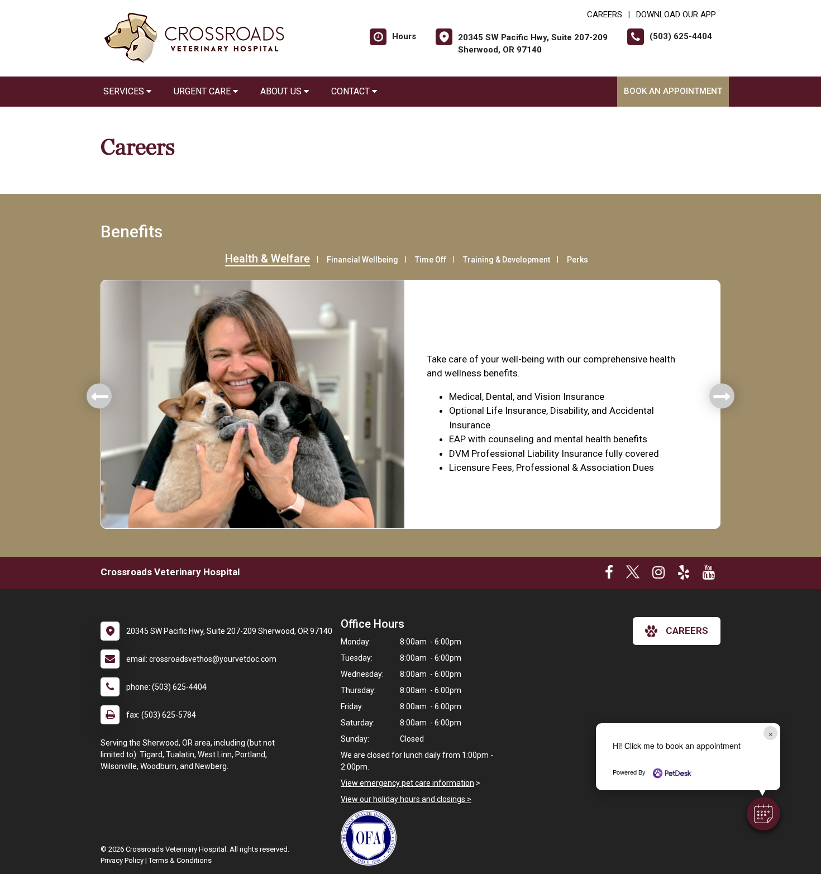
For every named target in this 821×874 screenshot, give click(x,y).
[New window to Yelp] (683, 574)
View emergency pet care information (407, 783)
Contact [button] (351, 91)
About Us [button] (282, 91)
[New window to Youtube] (708, 574)
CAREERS (604, 14)
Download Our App (676, 14)
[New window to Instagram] (658, 574)
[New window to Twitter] (632, 574)
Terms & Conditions (180, 860)
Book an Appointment (673, 91)
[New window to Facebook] (609, 574)
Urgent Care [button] (203, 91)
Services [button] (124, 91)
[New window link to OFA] (371, 838)
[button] (763, 813)
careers (687, 630)
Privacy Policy (122, 860)
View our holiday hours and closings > (406, 799)
